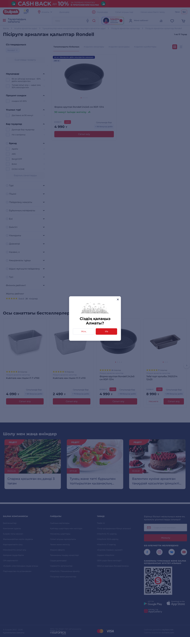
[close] (117, 299)
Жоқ (83, 331)
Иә (106, 331)
